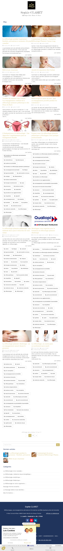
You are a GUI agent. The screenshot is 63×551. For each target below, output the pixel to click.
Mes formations (8, 493)
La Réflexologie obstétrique (11, 477)
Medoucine (49, 545)
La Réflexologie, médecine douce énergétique (17, 474)
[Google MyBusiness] (31, 520)
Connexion (58, 545)
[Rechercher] (58, 444)
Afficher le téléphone (52, 513)
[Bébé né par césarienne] (17, 62)
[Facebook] (27, 520)
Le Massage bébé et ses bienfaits (13, 490)
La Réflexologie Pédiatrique (11, 480)
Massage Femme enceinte (11, 486)
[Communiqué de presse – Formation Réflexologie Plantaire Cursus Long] (46, 31)
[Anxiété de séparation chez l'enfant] (46, 62)
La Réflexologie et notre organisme (14, 483)
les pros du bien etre (45, 540)
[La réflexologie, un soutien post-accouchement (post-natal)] (46, 336)
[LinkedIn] (35, 520)
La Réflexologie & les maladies (12, 471)
